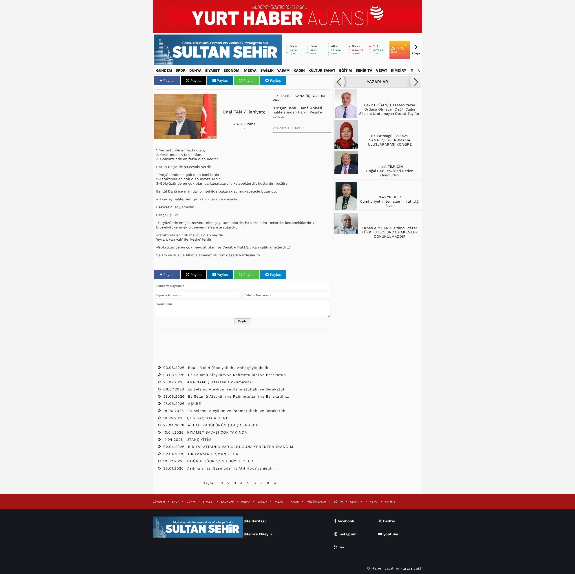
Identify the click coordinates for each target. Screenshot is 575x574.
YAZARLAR (377, 81)
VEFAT (381, 70)
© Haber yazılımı (384, 568)
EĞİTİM (345, 70)
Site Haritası (254, 521)
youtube (390, 534)
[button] (418, 70)
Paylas (168, 80)
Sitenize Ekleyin (257, 534)
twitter (388, 521)
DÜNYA (195, 70)
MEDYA (250, 70)
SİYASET (212, 70)
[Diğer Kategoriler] (412, 70)
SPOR (181, 70)
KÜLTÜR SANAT (321, 70)
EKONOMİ (232, 70)
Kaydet (242, 321)
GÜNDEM (164, 70)
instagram (346, 534)
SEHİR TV (364, 70)
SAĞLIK (267, 70)
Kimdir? (398, 70)
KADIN (299, 70)
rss (340, 547)
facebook (345, 521)
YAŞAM (283, 70)
